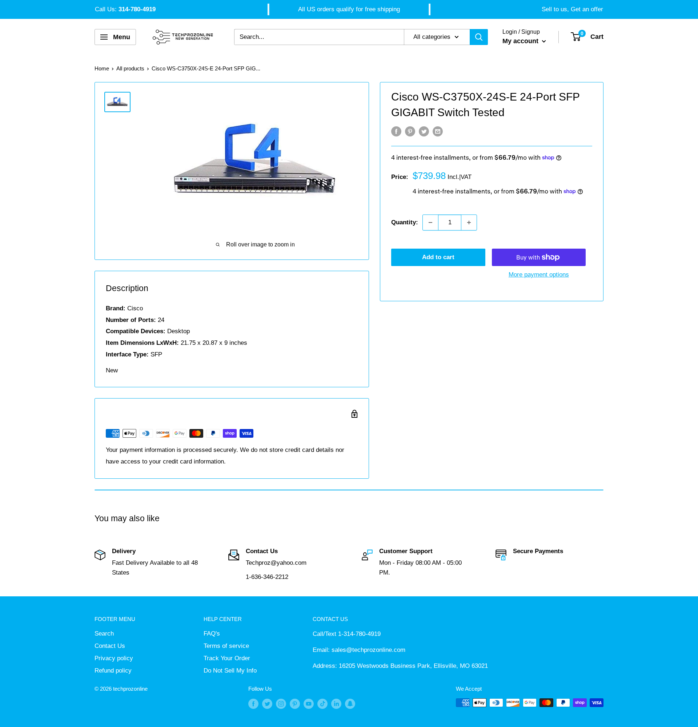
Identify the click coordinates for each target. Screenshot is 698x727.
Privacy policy (114, 658)
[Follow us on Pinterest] (295, 703)
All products (130, 68)
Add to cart (438, 257)
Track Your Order (227, 658)
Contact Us (110, 645)
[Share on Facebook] (396, 131)
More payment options (539, 274)
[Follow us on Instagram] (281, 703)
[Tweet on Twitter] (424, 131)
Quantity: (404, 222)
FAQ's (212, 633)
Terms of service (226, 645)
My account (521, 41)
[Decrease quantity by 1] (430, 222)
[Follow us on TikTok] (322, 703)
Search (104, 633)
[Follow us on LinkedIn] (336, 703)
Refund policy (113, 670)
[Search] (479, 37)
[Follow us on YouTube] (309, 703)
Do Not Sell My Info (230, 670)
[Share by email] (438, 131)
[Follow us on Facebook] (253, 703)
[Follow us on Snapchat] (350, 703)
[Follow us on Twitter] (267, 703)
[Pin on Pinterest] (410, 131)
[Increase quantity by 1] (469, 222)
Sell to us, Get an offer (572, 9)
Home (102, 68)
